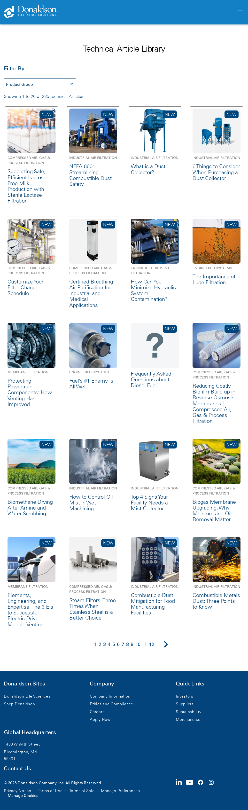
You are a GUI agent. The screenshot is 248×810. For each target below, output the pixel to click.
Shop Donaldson (19, 704)
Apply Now (100, 719)
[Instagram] (213, 788)
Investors (184, 696)
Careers (97, 712)
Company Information (110, 696)
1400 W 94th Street (22, 744)
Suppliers (185, 704)
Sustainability (189, 712)
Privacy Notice (17, 791)
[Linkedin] (181, 788)
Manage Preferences (120, 791)
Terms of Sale (82, 791)
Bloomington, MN (20, 751)
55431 (10, 758)
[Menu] (240, 12)
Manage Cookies (23, 795)
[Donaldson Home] (118, 12)
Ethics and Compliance (111, 704)
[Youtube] (191, 788)
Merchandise (188, 719)
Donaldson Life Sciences (27, 696)
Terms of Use (50, 791)
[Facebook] (202, 788)
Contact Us (17, 768)
